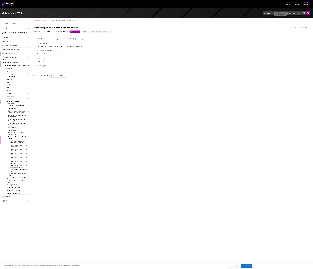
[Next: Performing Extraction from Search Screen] (299, 27)
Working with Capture (13, 185)
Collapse (14, 23)
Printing (9, 79)
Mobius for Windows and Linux (99, 31)
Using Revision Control (14, 187)
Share (8, 88)
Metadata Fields (13, 130)
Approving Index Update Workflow (17, 178)
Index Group (12, 127)
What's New (5, 29)
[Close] (310, 266)
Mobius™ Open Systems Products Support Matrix (14, 33)
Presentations (11, 96)
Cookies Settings (233, 266)
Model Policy (12, 108)
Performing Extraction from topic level (18, 158)
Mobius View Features (10, 63)
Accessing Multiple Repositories (15, 65)
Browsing (9, 68)
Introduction (5, 37)
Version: (36, 31)
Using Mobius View (8, 54)
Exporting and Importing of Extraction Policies (16, 124)
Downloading (11, 76)
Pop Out (9, 85)
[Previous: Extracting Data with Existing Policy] (296, 27)
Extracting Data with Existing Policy (17, 137)
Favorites (9, 93)
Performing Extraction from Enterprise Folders (18, 154)
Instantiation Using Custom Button (15, 181)
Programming (6, 196)
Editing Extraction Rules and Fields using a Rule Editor (16, 111)
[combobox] (288, 13)
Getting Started (6, 41)
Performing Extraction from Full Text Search (18, 150)
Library (288, 4)
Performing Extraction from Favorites (18, 162)
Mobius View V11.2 (43, 20)
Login (306, 4)
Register (297, 4)
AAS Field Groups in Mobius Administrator (16, 133)
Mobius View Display (9, 60)
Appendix (4, 201)
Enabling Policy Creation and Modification (17, 116)
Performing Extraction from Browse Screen (17, 141)
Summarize (75, 32)
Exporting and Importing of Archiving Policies (16, 120)
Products (267, 13)
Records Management (13, 193)
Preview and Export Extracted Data (17, 174)
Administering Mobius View (10, 49)
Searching (10, 74)
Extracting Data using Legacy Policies (18, 170)
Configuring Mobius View (9, 45)
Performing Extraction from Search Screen (18, 146)
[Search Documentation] (308, 13)
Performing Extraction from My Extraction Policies (18, 166)
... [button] (50, 20)
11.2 (112, 31)
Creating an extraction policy (17, 106)
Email (8, 82)
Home (35, 20)
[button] (285, 13)
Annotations (10, 99)
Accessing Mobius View (10, 57)
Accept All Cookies (246, 266)
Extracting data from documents (13, 102)
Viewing (9, 71)
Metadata (9, 90)
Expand (6, 23)
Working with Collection (14, 190)
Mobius (86, 31)
